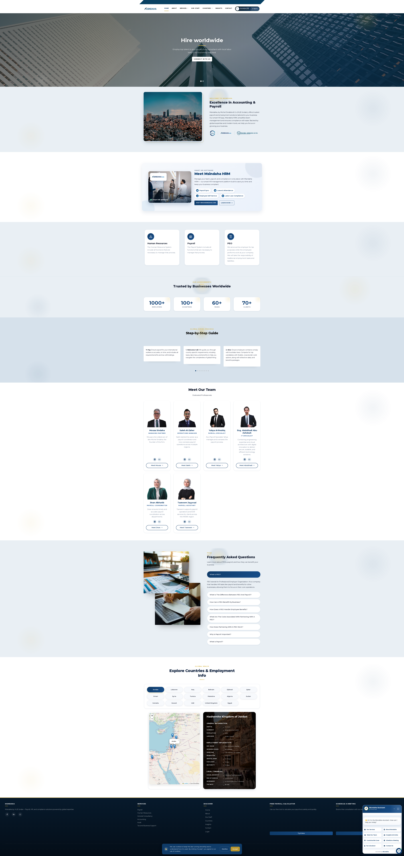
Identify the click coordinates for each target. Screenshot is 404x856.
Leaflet (186, 783)
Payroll (139, 810)
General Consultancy (144, 816)
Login (207, 832)
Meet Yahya (216, 465)
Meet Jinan (156, 527)
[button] (174, 746)
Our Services (371, 829)
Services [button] (183, 8)
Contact (228, 8)
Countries (208, 821)
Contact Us (389, 846)
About (174, 8)
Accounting (141, 819)
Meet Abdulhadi (246, 465)
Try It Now (301, 833)
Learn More (226, 203)
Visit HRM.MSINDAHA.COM (206, 202)
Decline (225, 849)
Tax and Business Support (146, 826)
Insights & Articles (392, 835)
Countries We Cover (373, 840)
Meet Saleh (185, 465)
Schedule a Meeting (392, 840)
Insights (218, 8)
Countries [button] (207, 8)
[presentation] (1, 49)
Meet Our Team (372, 835)
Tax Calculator (371, 846)
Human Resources (144, 813)
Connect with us (202, 62)
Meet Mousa (156, 465)
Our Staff (195, 8)
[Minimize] (394, 808)
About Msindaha (391, 829)
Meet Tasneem (186, 527)
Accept (235, 849)
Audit (139, 822)
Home (166, 8)
